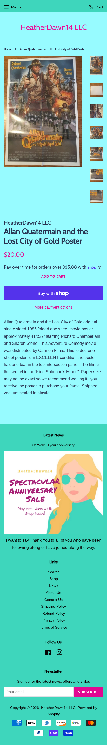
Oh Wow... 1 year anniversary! (53, 445)
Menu (15, 7)
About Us (53, 593)
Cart (99, 7)
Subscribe (88, 692)
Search (53, 572)
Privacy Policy (53, 620)
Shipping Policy (53, 606)
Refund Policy (53, 614)
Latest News (53, 435)
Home (8, 49)
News (53, 586)
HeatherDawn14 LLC (54, 27)
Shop (53, 579)
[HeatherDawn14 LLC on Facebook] (48, 653)
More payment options (53, 307)
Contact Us (53, 600)
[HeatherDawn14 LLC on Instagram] (59, 653)
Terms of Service (53, 627)
